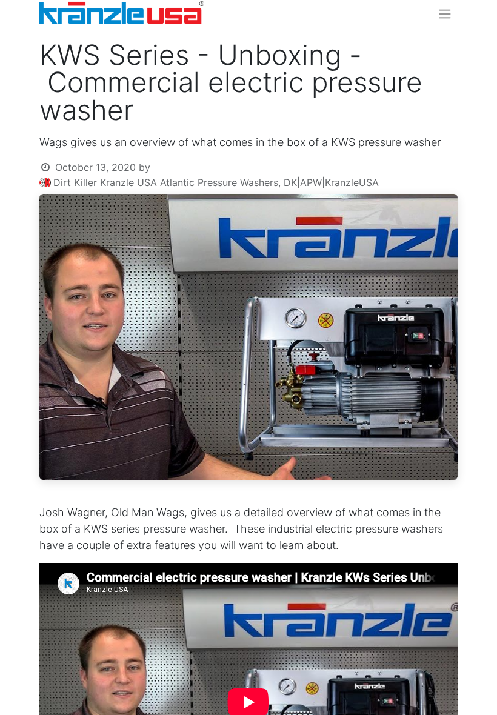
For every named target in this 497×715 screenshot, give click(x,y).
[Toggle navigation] (445, 13)
